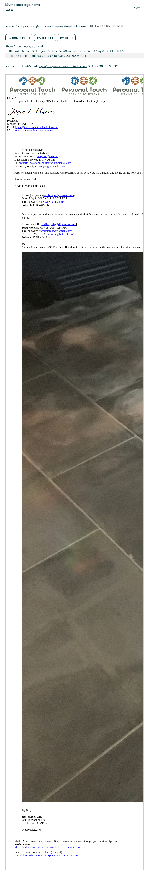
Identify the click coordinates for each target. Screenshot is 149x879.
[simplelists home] (22, 7)
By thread (45, 37)
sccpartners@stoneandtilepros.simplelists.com (52, 26)
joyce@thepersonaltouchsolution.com (63, 66)
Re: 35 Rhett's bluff (23, 55)
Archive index (19, 37)
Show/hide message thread (24, 46)
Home (9, 26)
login (137, 7)
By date (66, 37)
